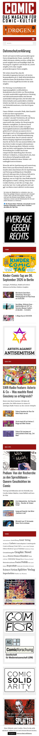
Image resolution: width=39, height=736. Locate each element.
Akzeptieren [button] (12, 733)
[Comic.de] (19, 12)
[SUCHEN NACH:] (19, 43)
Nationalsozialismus (9, 562)
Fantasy (21, 549)
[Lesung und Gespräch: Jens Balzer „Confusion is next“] (8, 515)
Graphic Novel (23, 552)
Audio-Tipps (8, 361)
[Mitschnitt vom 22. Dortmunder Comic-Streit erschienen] (8, 525)
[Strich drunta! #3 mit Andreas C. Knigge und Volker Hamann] (8, 425)
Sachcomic (20, 566)
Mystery (27, 559)
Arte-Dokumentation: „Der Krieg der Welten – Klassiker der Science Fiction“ (26, 503)
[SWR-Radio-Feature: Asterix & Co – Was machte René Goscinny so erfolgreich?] (19, 384)
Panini (18, 562)
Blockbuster (6, 543)
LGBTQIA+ (5, 559)
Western (24, 573)
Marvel (22, 559)
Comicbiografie (31, 543)
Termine (7, 249)
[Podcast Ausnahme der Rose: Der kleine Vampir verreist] (8, 415)
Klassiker (24, 556)
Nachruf (31, 559)
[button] (19, 30)
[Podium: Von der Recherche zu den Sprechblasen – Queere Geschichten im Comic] (19, 469)
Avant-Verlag (24, 540)
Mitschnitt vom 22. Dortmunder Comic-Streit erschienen (24, 522)
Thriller (17, 573)
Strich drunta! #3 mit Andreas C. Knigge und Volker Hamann (25, 422)
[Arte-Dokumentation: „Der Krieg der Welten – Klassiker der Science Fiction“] (8, 505)
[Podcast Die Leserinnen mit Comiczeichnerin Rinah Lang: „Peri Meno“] (8, 435)
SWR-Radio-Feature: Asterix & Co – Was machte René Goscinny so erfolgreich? (19, 391)
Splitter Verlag (26, 569)
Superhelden (8, 573)
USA (20, 573)
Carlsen (12, 543)
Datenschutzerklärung (24, 733)
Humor (17, 556)
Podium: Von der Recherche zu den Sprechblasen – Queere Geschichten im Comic (19, 479)
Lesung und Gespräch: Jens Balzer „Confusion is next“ (25, 512)
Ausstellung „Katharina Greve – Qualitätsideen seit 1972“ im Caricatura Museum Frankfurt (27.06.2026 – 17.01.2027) (24, 307)
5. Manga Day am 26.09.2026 (24, 316)
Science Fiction (10, 569)
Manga (18, 559)
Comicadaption (21, 543)
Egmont (16, 549)
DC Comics (23, 546)
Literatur (11, 559)
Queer (32, 562)
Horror (11, 556)
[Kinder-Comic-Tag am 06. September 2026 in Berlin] (19, 272)
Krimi (30, 556)
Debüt (27, 546)
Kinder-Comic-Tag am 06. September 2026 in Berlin (18, 277)
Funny (32, 549)
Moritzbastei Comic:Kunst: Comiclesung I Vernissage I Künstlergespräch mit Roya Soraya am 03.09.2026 (25, 295)
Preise (29, 562)
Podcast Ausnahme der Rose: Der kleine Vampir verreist (25, 412)
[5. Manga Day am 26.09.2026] (8, 320)
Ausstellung (15, 540)
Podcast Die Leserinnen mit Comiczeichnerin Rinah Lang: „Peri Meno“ (25, 433)
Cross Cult (17, 546)
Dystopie (31, 546)
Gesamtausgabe (8, 552)
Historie (5, 556)
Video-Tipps (8, 447)
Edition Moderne (8, 549)
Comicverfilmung (8, 546)
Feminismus (27, 549)
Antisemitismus (6, 540)
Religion (4, 566)
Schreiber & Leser (28, 566)
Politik (24, 562)
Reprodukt (12, 565)
